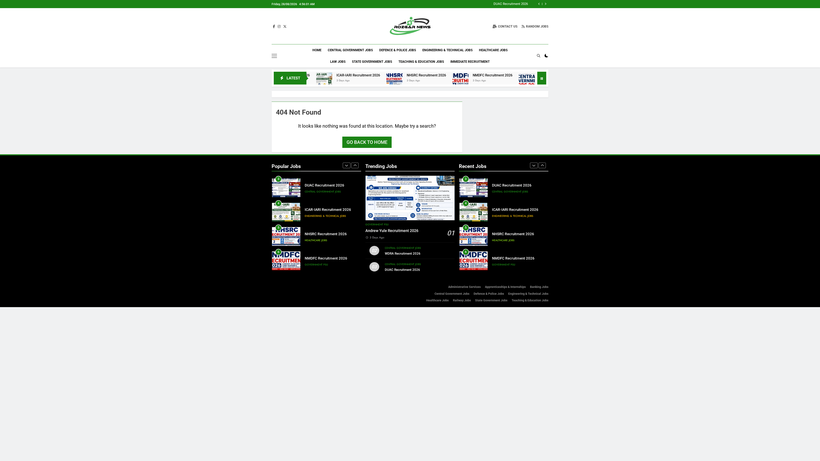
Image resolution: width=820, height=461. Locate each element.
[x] (285, 26)
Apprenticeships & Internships (505, 287)
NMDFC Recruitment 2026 (466, 75)
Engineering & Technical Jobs (447, 50)
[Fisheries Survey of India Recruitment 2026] (500, 81)
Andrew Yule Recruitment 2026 (391, 231)
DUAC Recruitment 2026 (510, 4)
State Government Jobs (372, 62)
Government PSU (316, 265)
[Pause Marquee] (541, 78)
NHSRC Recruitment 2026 (399, 75)
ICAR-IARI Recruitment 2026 (331, 75)
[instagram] (279, 26)
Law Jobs (338, 62)
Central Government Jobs (350, 50)
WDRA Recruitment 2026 (402, 253)
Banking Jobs (539, 287)
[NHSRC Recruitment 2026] (368, 81)
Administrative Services (464, 287)
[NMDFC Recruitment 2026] (434, 81)
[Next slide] (545, 4)
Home (316, 50)
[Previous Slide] (539, 4)
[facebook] (274, 26)
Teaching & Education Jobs (421, 62)
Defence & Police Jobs (397, 50)
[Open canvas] (274, 55)
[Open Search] (538, 55)
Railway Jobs (462, 300)
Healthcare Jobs (493, 50)
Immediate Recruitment (470, 62)
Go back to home (367, 142)
